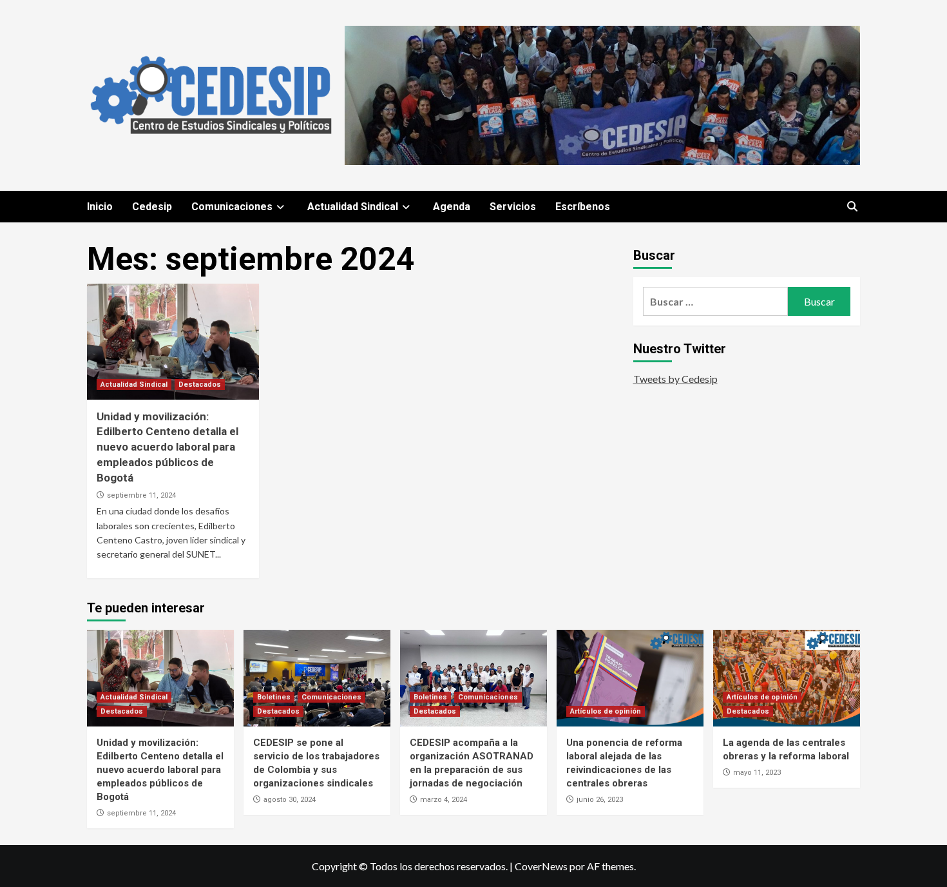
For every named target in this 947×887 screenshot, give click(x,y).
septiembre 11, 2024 (141, 495)
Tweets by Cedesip (675, 379)
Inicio (100, 206)
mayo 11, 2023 (757, 772)
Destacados (199, 384)
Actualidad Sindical (352, 206)
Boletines (274, 697)
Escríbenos (582, 206)
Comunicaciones (232, 206)
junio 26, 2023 (600, 799)
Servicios (513, 206)
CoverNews (541, 866)
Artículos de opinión (605, 711)
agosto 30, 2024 (289, 799)
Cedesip (152, 206)
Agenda (451, 206)
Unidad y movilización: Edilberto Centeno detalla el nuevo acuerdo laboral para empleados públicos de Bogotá (167, 447)
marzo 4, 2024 (443, 799)
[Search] (852, 207)
